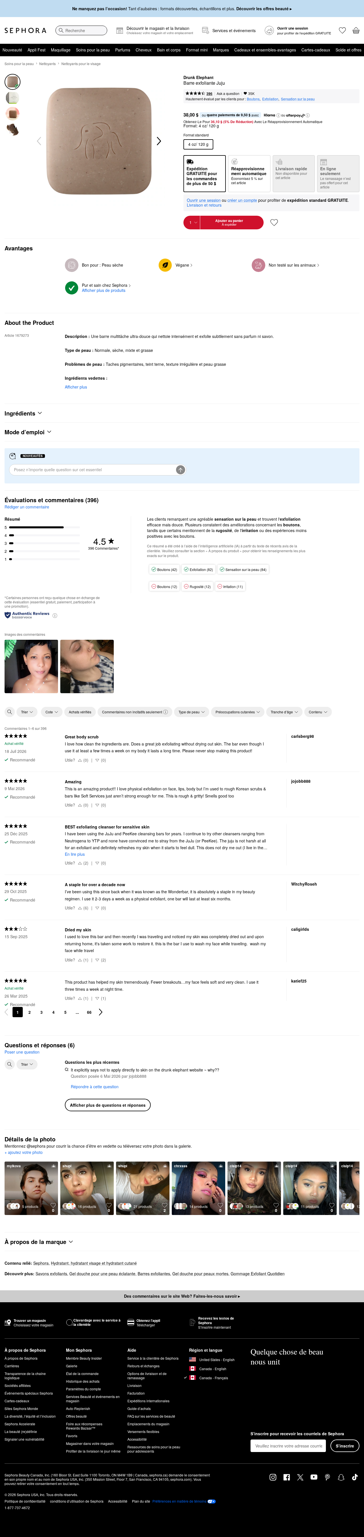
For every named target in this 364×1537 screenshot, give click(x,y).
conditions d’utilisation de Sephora (77, 1501)
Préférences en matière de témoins (179, 1501)
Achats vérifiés (80, 711)
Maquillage (61, 50)
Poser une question (22, 1052)
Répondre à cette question (95, 1086)
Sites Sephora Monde (21, 1408)
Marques (221, 50)
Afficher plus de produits (103, 290)
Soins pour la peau (93, 50)
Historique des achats (83, 1381)
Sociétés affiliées (18, 1385)
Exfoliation (270, 98)
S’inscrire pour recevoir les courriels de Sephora (297, 1433)
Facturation (136, 1393)
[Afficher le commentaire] (31, 666)
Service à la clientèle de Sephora (153, 1358)
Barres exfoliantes (154, 1273)
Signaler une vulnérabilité (24, 1439)
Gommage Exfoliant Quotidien (258, 1273)
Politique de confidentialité (25, 1501)
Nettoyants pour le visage (81, 63)
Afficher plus (76, 387)
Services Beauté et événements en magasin (93, 1398)
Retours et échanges (143, 1365)
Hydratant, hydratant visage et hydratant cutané (94, 1263)
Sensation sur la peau (298, 98)
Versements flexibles (143, 1431)
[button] (278, 115)
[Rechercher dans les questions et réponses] (10, 1064)
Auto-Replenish (78, 1408)
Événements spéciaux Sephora (29, 1393)
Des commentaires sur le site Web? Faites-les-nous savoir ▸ (182, 1296)
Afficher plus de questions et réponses (108, 1105)
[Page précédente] (6, 1012)
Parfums (122, 50)
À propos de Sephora (21, 1358)
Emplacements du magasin (148, 1423)
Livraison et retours (204, 205)
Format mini (197, 50)
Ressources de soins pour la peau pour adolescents (153, 1448)
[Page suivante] (101, 1012)
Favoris (71, 1435)
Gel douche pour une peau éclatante (102, 1273)
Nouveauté (12, 50)
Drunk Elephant (198, 77)
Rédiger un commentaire (27, 507)
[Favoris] (342, 30)
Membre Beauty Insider (84, 1358)
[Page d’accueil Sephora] (25, 30)
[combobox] (81, 30)
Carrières (12, 1365)
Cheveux (144, 50)
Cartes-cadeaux (315, 50)
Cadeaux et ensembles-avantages (265, 50)
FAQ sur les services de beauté (151, 1416)
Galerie (71, 1365)
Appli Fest (37, 50)
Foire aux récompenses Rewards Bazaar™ (84, 1425)
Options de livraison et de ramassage (147, 1375)
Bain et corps (169, 50)
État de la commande (82, 1373)
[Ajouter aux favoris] (274, 223)
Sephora (41, 1263)
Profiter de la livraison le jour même (93, 1451)
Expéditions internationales (148, 1400)
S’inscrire (345, 1446)
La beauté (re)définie (21, 1431)
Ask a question (228, 93)
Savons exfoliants (51, 1273)
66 (89, 1012)
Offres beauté (76, 1416)
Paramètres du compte (83, 1388)
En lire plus (75, 854)
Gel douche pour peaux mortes (200, 1273)
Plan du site (141, 1501)
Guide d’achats (139, 1408)
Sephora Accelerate (20, 1423)
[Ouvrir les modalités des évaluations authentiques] (55, 615)
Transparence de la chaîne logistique (25, 1375)
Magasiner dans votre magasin (90, 1443)
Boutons (253, 98)
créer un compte (242, 200)
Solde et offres (348, 50)
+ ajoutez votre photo (24, 1152)
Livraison (134, 1385)
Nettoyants (47, 63)
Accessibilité (137, 1439)
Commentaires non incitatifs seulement (132, 711)
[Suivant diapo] (158, 141)
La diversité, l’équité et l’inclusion (30, 1416)
